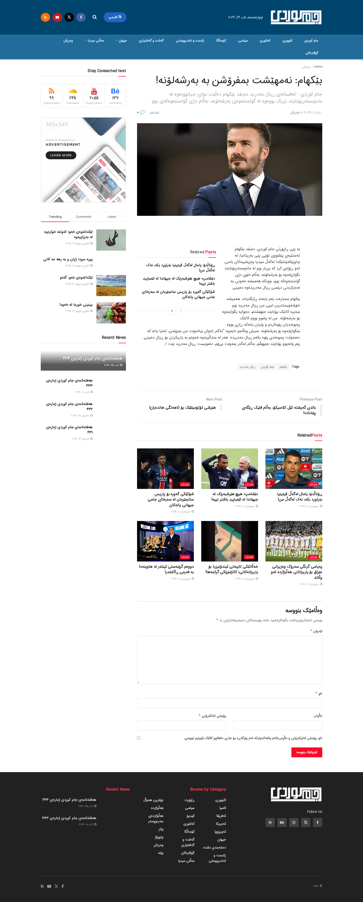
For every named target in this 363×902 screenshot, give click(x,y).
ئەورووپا (220, 831)
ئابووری (287, 40)
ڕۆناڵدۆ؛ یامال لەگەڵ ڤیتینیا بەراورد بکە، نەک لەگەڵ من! (180, 267)
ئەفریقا (221, 816)
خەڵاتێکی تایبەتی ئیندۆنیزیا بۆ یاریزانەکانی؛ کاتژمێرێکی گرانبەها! (231, 569)
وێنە (160, 853)
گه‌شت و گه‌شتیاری (151, 40)
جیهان (123, 40)
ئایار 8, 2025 (312, 112)
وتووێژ (159, 837)
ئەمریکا (221, 823)
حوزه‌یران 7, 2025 (310, 506)
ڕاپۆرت (189, 800)
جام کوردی (311, 40)
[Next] (172, 311)
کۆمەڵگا (221, 40)
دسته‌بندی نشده (214, 847)
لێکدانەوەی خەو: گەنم (76, 278)
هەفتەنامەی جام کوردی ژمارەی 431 (69, 429)
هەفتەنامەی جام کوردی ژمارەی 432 (69, 406)
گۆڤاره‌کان (312, 53)
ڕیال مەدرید (247, 366)
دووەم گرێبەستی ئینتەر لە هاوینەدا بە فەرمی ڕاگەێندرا (166, 569)
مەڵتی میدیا (96, 40)
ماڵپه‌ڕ (318, 715)
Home (318, 66)
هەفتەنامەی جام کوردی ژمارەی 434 (92, 358)
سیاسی (243, 40)
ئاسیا (223, 808)
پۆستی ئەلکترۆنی (212, 716)
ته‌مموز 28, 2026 (80, 416)
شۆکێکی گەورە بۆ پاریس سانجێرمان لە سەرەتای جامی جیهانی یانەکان (178, 294)
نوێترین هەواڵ (153, 800)
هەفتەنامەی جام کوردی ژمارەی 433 (69, 383)
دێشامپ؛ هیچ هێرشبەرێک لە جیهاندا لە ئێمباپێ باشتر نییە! (179, 281)
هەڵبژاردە (157, 808)
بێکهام (283, 366)
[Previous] (181, 311)
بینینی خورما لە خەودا (76, 305)
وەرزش (68, 40)
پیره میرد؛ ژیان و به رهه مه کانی (68, 259)
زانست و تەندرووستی (190, 40)
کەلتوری (265, 40)
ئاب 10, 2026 (82, 392)
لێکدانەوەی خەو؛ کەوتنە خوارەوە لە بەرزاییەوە (68, 234)
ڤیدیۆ (191, 816)
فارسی (113, 17)
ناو (318, 693)
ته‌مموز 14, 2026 (81, 439)
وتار (161, 829)
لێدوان (316, 631)
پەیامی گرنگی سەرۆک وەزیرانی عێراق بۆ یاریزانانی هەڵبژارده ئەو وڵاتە (296, 572)
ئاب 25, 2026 (112, 365)
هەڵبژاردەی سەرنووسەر (155, 818)
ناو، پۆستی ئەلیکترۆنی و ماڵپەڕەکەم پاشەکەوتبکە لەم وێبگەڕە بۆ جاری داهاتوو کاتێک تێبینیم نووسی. (252, 738)
